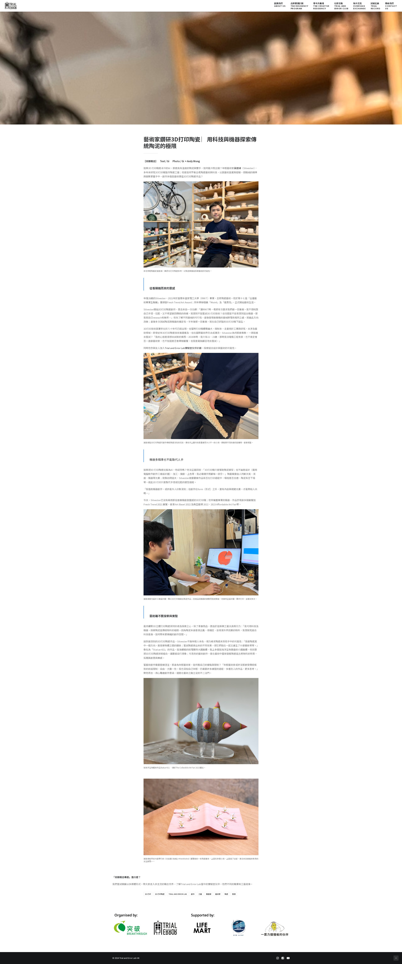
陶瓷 (226, 894)
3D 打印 (148, 894)
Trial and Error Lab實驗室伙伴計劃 (183, 348)
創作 (192, 894)
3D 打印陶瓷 (159, 894)
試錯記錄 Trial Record (375, 6)
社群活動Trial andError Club (341, 6)
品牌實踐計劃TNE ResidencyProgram (299, 6)
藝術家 (217, 894)
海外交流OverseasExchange (359, 6)
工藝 (200, 894)
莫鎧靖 (237, 168)
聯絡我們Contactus (391, 6)
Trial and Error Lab (177, 894)
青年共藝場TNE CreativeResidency (321, 6)
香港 (234, 894)
